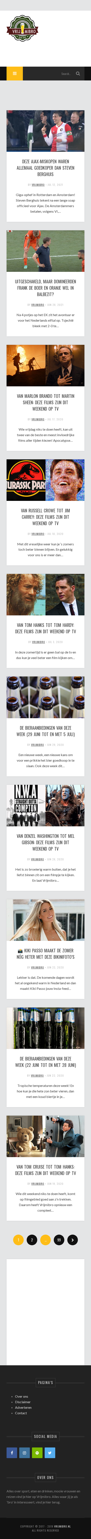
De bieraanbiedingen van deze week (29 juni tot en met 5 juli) (46, 731)
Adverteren (23, 1407)
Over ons (21, 1396)
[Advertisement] (45, 1308)
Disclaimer (23, 1402)
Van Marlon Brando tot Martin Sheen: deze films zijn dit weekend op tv (45, 402)
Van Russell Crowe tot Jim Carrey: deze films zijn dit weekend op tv (45, 516)
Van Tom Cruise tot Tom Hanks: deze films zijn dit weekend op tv (45, 1170)
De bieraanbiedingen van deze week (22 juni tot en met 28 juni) (45, 1061)
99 (59, 1239)
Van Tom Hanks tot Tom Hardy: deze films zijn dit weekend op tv (45, 628)
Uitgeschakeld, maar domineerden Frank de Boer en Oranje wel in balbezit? (45, 287)
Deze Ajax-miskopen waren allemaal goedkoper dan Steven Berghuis (45, 167)
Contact (21, 1413)
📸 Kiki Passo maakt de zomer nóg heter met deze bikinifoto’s (45, 953)
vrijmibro (38, 184)
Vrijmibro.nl (62, 1526)
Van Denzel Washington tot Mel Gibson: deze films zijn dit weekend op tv (45, 842)
